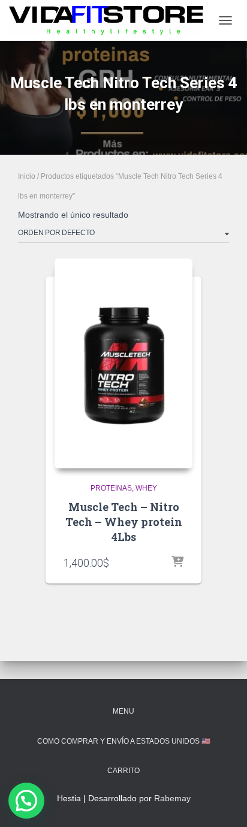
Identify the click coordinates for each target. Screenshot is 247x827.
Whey (146, 488)
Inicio (26, 176)
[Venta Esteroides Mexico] (110, 20)
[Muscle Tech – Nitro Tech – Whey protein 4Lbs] (123, 363)
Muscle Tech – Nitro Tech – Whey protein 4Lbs (123, 522)
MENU (123, 711)
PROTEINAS (111, 488)
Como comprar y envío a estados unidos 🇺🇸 (123, 741)
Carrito (123, 770)
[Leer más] (177, 563)
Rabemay (172, 798)
